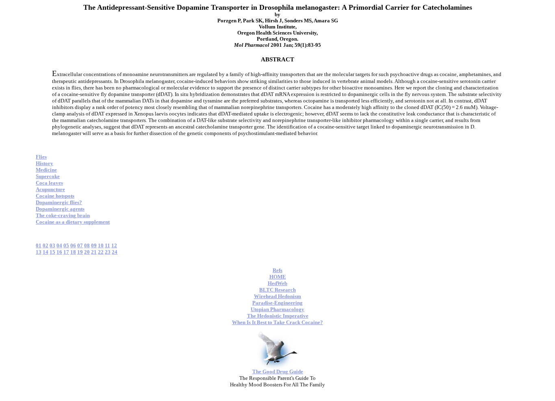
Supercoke (48, 176)
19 (80, 252)
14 (45, 252)
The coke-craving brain (63, 215)
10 (101, 245)
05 (66, 245)
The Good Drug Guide (277, 371)
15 (52, 252)
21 (94, 252)
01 (38, 245)
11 (107, 245)
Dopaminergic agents (60, 209)
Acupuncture (50, 189)
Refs (277, 270)
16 (59, 252)
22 (101, 252)
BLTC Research (277, 290)
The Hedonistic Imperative (277, 316)
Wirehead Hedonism (277, 296)
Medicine (46, 170)
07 (80, 245)
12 (114, 245)
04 (59, 245)
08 (87, 245)
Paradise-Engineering (277, 303)
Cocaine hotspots (55, 196)
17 (66, 252)
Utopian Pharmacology (277, 309)
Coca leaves (49, 183)
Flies (41, 157)
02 (45, 245)
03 (52, 245)
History (44, 163)
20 (87, 252)
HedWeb (277, 283)
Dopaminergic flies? (59, 202)
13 (38, 252)
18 (73, 252)
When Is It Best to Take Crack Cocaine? (277, 322)
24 (114, 252)
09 (94, 245)
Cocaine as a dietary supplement (73, 222)
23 (108, 252)
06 (73, 245)
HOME (277, 277)
